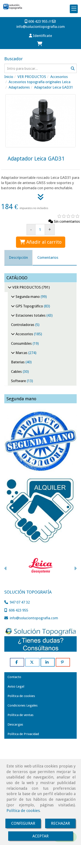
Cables (17, 371)
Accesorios (24, 334)
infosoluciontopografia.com (40, 26)
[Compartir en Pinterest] (63, 662)
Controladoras (23, 324)
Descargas (15, 724)
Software (19, 381)
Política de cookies (23, 810)
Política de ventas (20, 715)
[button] (40, 36)
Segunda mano (28, 296)
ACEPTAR (40, 836)
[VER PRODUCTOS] (9, 287)
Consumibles (22, 343)
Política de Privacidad (23, 734)
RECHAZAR (60, 823)
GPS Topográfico (29, 306)
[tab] (18, 257)
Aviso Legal (16, 686)
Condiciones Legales (23, 705)
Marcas (21, 353)
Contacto (14, 677)
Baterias (18, 362)
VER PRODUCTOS (26, 287)
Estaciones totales (30, 315)
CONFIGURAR (23, 823)
